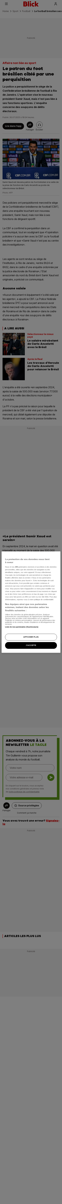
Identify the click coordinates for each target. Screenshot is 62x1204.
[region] (31, 602)
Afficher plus (30, 637)
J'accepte (31, 645)
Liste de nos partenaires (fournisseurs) (21, 627)
